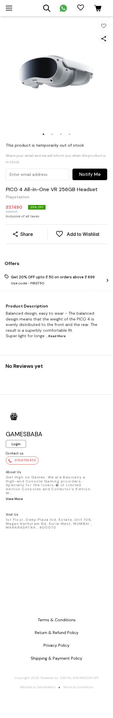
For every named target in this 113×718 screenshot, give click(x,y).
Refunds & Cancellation (38, 687)
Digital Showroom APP (79, 678)
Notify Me (90, 174)
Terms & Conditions (78, 687)
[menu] (9, 8)
